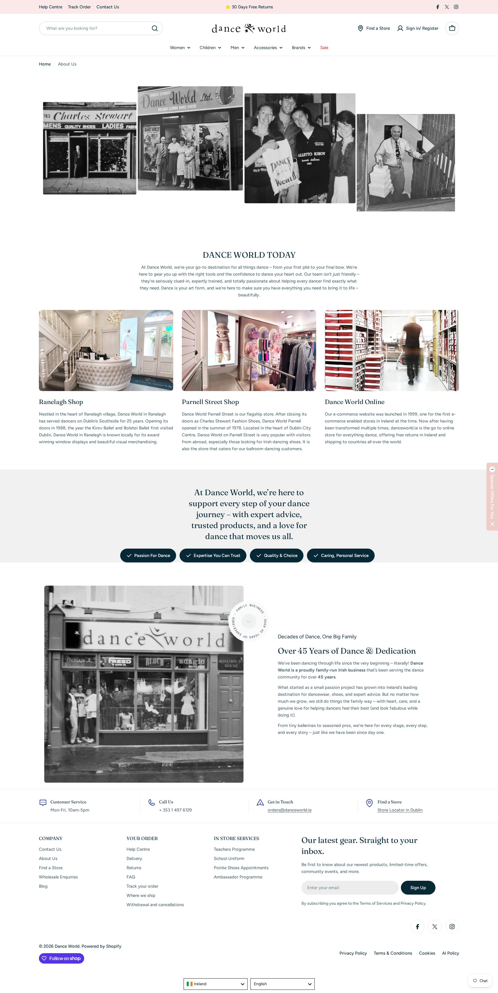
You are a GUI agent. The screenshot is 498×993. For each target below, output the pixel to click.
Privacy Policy (353, 953)
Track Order (79, 7)
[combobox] (101, 28)
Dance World (67, 946)
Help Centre (50, 7)
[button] (492, 496)
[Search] (154, 28)
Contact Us (108, 7)
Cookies (427, 953)
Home (45, 64)
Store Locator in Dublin (400, 810)
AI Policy (450, 953)
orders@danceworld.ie (290, 810)
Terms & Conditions (393, 953)
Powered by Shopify (101, 946)
